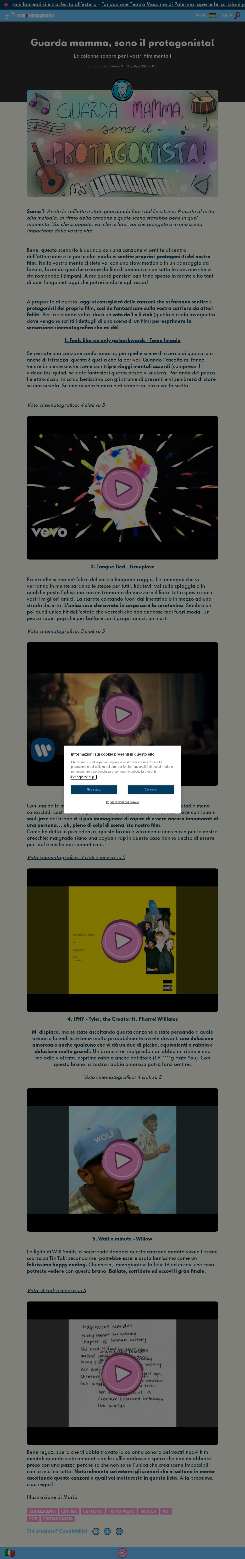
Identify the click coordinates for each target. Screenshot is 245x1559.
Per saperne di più (83, 777)
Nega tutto (94, 789)
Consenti (151, 789)
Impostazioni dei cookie (122, 802)
